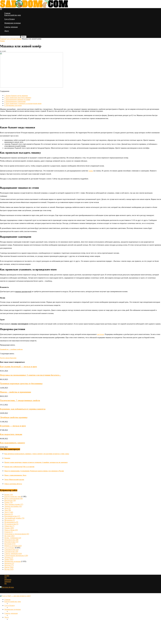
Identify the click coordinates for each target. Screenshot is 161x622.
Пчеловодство (11, 542)
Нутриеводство (11, 524)
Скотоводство (11, 552)
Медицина (9, 520)
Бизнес (8, 494)
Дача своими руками (13, 504)
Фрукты (9, 565)
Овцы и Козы (11, 530)
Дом (7, 510)
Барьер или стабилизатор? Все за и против (19, 466)
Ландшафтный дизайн (14, 518)
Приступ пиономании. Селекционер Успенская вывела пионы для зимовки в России (34, 471)
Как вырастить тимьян (11, 434)
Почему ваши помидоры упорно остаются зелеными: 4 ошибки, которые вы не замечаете (36, 462)
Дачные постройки (13, 506)
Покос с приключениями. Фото (15, 475)
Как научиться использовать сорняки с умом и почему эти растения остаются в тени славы (36, 454)
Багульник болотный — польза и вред (18, 366)
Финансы (9, 563)
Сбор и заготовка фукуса (13, 484)
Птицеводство (11, 540)
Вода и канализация (13, 498)
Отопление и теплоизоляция (16, 534)
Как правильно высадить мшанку (17, 97)
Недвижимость (11, 522)
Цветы (8, 567)
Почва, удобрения (12, 538)
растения (100, 334)
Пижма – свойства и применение (15, 392)
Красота (8, 514)
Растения (9, 544)
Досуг (6, 31)
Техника (8, 557)
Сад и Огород (9, 19)
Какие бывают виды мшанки (16, 95)
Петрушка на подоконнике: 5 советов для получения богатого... (30, 375)
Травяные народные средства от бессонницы (21, 383)
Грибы (8, 502)
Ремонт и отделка (13, 546)
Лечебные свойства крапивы (13, 417)
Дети (7, 508)
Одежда (8, 532)
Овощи (9, 528)
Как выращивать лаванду (12, 443)
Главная (7, 13)
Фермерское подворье (12, 23)
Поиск (24, 37)
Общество (9, 526)
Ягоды (8, 569)
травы (90, 171)
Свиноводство (11, 550)
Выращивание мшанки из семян (17, 99)
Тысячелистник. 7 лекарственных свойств (20, 400)
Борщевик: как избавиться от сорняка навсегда (22, 409)
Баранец (7, 458)
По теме (9, 536)
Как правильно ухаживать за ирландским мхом (22, 103)
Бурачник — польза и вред (13, 426)
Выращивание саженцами (15, 101)
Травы (19, 39)
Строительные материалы (16, 555)
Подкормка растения (13, 105)
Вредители (10, 500)
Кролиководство (12, 516)
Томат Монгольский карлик (14, 479)
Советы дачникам (11, 27)
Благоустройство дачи (12, 15)
